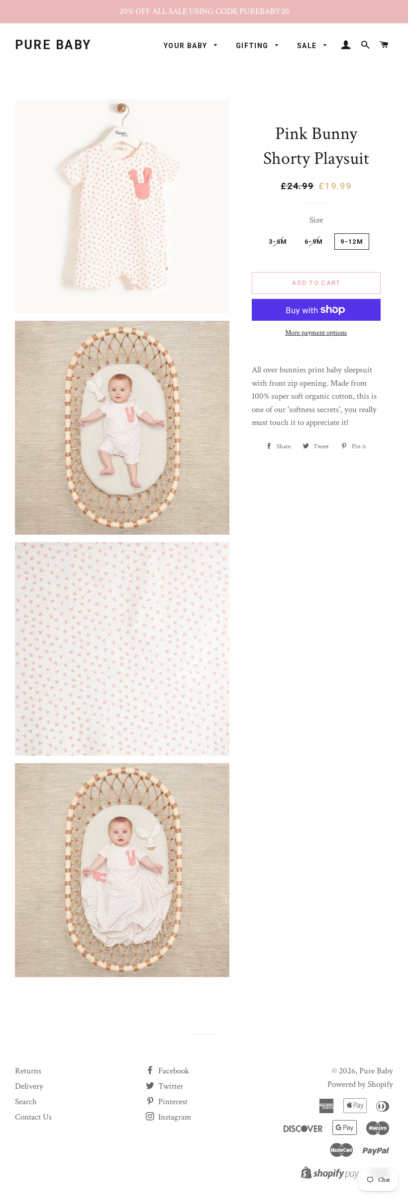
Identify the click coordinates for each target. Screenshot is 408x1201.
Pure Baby (53, 45)
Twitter (169, 1086)
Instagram (173, 1117)
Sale (308, 46)
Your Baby (186, 46)
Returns (28, 1070)
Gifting (253, 46)
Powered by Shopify (360, 1084)
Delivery (29, 1086)
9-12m (351, 241)
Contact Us (33, 1117)
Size (316, 219)
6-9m (314, 241)
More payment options (316, 332)
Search (26, 1101)
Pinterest (172, 1101)
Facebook (172, 1070)
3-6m (278, 241)
